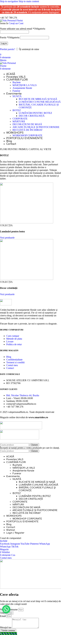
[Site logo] (11, 20)
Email (3, 616)
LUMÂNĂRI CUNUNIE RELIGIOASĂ (40, 101)
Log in (4, 43)
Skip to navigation (9, 1)
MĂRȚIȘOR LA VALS (25, 85)
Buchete (17, 82)
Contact (10, 368)
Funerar (16, 90)
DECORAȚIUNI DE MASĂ (27, 124)
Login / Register (15, 533)
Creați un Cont (16, 23)
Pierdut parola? (7, 49)
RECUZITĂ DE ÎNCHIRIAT (28, 130)
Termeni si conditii (15, 362)
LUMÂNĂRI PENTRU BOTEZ (35, 113)
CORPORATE (20, 118)
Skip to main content (29, 1)
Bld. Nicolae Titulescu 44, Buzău (22, 395)
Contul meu (12, 365)
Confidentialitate (14, 359)
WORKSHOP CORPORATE (27, 135)
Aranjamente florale (22, 88)
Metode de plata (14, 338)
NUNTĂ (17, 96)
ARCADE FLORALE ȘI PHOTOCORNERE (36, 127)
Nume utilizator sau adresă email (22, 28)
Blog (8, 356)
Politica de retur (14, 344)
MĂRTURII (19, 121)
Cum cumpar (12, 336)
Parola (9, 37)
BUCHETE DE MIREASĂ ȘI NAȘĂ (38, 99)
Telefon (4, 612)
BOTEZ (17, 110)
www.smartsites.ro (38, 417)
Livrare (9, 341)
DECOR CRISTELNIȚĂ (32, 115)
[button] (6, 609)
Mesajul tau (6, 627)
